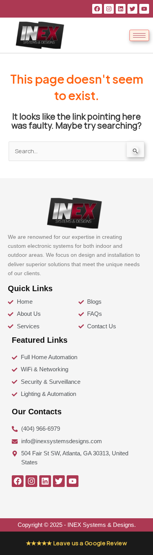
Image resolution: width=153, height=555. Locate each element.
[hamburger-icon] (139, 35)
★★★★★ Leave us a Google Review (76, 543)
